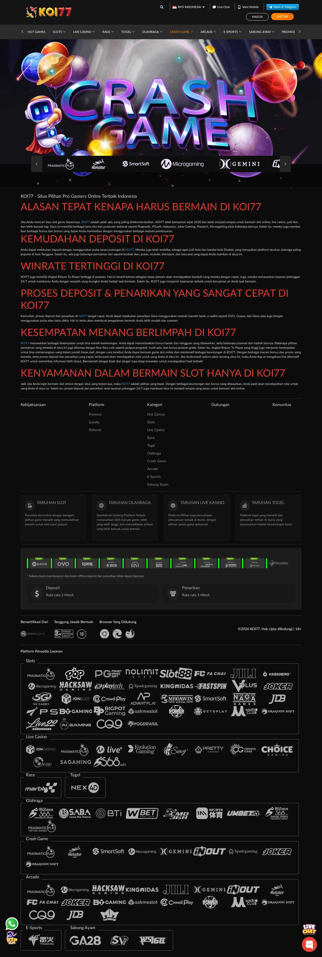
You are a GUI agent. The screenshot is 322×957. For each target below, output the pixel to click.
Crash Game (180, 31)
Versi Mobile (250, 7)
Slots (58, 31)
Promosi (289, 31)
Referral (95, 430)
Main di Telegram (285, 7)
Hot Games (37, 31)
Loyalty (94, 422)
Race (106, 31)
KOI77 (85, 222)
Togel (126, 31)
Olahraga (150, 31)
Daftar (282, 16)
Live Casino (82, 31)
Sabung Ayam (260, 31)
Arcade (206, 31)
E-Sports (231, 31)
